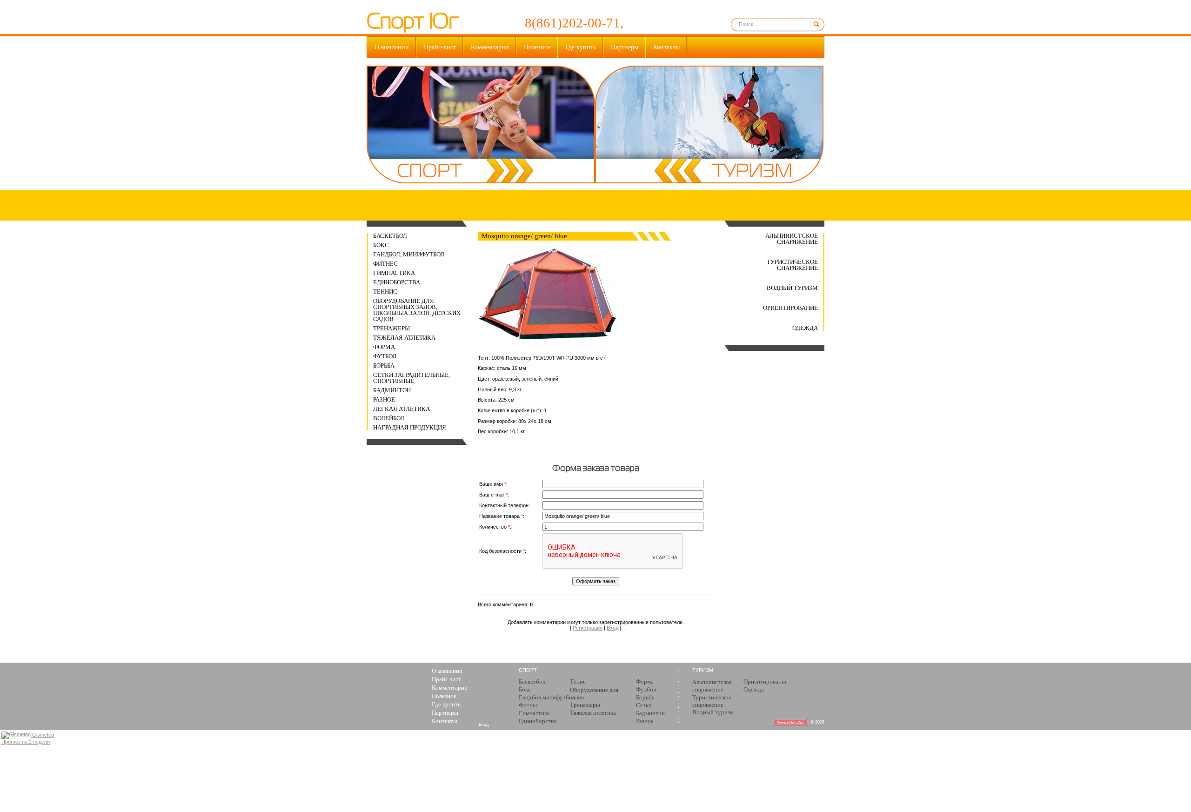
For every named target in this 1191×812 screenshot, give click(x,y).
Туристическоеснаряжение (711, 701)
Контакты (666, 47)
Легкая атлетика (401, 408)
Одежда (805, 327)
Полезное (537, 47)
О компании (392, 47)
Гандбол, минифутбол (408, 254)
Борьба (384, 365)
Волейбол (388, 418)
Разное (384, 399)
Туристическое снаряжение (792, 264)
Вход (612, 628)
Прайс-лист (440, 47)
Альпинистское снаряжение (791, 238)
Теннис (385, 291)
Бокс (381, 245)
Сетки (644, 705)
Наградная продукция (409, 427)
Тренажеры (391, 328)
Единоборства (396, 282)
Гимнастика (394, 272)
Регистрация (587, 628)
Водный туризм (792, 287)
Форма (384, 346)
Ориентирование (790, 307)
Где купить (580, 47)
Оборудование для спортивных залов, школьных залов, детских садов (417, 309)
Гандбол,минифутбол (547, 697)
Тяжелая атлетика (404, 337)
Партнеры (624, 47)
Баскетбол (390, 235)
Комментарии (490, 47)
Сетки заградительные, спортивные (411, 377)
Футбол (384, 356)
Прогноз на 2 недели (25, 742)
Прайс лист (446, 679)
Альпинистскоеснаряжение (712, 685)
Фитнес (385, 263)
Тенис (578, 681)
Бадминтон (392, 390)
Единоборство (538, 721)
